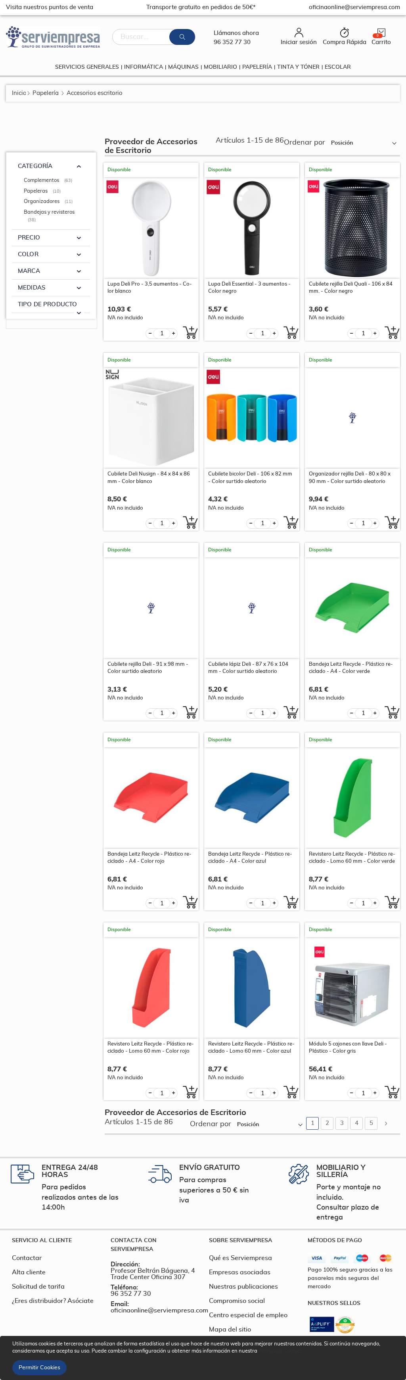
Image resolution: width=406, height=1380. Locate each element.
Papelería (46, 93)
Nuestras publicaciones (243, 1286)
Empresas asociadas (239, 1272)
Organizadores (49, 201)
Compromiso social (237, 1301)
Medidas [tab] (32, 288)
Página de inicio (19, 93)
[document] (204, 1358)
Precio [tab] (29, 238)
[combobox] (153, 37)
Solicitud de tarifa (38, 1286)
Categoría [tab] (35, 166)
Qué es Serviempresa (240, 1258)
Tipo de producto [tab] (47, 304)
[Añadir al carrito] (188, 332)
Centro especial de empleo (248, 1315)
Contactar (27, 1258)
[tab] (55, 1240)
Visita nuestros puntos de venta (49, 7)
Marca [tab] (29, 271)
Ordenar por (304, 142)
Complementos (49, 180)
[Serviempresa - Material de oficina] (53, 37)
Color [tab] (28, 254)
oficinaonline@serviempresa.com (159, 1310)
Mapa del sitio (230, 1329)
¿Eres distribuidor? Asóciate (53, 1301)
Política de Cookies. (281, 1351)
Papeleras (43, 191)
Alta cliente (29, 1272)
